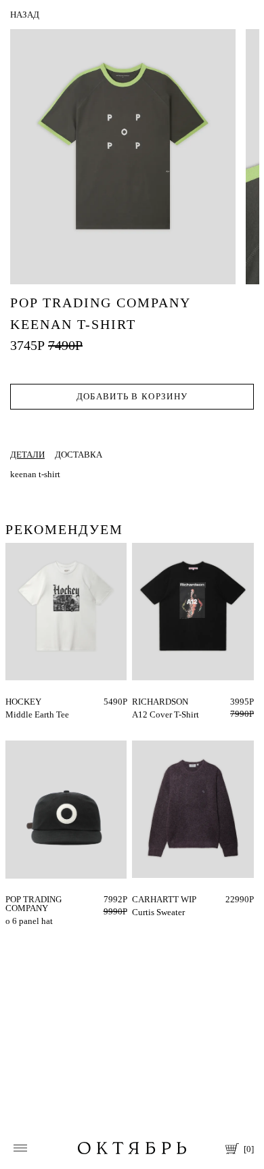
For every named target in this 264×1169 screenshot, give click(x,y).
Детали (27, 454)
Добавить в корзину (132, 396)
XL (151, 702)
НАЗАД (24, 14)
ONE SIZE (24, 899)
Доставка (78, 454)
